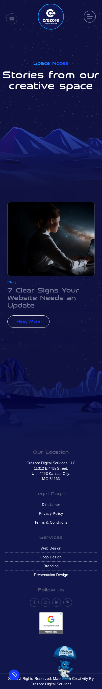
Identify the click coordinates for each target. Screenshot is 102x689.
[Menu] (90, 17)
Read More (28, 321)
